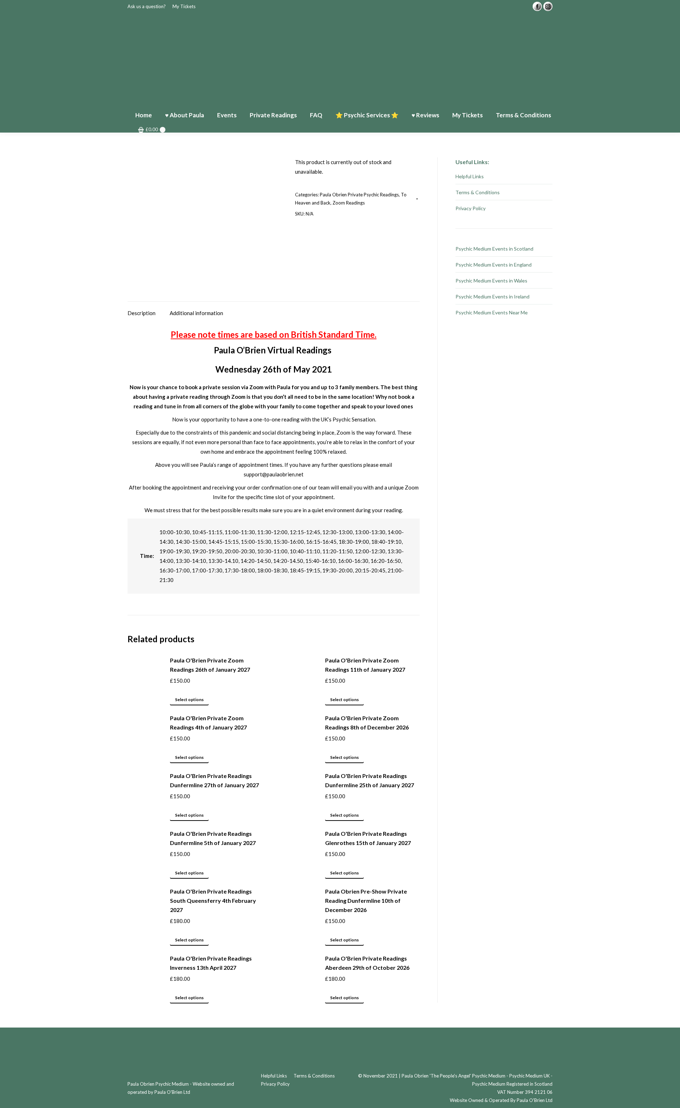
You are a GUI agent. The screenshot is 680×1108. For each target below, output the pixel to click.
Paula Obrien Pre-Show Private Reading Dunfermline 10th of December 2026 (366, 900)
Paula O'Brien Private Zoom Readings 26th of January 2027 (210, 665)
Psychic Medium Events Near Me (491, 312)
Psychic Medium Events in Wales (491, 281)
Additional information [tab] (196, 313)
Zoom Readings (349, 203)
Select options (189, 699)
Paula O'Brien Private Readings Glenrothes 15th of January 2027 (368, 838)
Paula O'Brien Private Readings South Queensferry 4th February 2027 (213, 900)
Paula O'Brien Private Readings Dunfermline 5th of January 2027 (213, 838)
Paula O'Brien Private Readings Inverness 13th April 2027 (211, 963)
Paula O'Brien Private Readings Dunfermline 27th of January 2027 (214, 780)
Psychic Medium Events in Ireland (492, 296)
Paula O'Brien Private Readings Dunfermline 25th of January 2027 (369, 780)
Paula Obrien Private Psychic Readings (359, 194)
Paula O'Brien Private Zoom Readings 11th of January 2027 (365, 665)
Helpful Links (469, 176)
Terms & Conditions (477, 192)
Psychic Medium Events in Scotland (494, 249)
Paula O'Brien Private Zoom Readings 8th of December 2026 (367, 723)
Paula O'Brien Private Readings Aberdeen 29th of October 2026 (367, 963)
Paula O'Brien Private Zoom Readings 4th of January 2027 (208, 723)
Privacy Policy (470, 208)
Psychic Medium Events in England (493, 265)
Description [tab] (141, 313)
